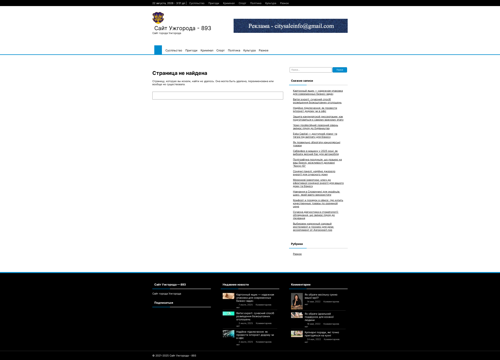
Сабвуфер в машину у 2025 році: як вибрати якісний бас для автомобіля (316, 152)
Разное (284, 3)
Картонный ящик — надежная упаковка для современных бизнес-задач (318, 92)
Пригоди (213, 3)
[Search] (278, 95)
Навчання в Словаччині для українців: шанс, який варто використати (316, 193)
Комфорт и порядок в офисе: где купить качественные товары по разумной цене (318, 203)
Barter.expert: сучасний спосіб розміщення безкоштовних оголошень (317, 101)
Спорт (242, 3)
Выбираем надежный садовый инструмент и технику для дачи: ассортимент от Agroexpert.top (313, 226)
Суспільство (196, 3)
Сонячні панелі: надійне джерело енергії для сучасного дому (314, 173)
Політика (255, 3)
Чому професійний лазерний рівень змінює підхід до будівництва (315, 127)
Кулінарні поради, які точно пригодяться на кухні (322, 334)
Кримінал (229, 3)
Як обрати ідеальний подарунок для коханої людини (319, 316)
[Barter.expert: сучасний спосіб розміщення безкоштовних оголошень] (228, 313)
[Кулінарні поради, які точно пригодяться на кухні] (297, 334)
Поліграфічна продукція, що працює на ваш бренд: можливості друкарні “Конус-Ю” (317, 162)
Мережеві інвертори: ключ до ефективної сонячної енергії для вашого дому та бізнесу (318, 183)
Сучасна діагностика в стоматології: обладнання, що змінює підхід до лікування (315, 215)
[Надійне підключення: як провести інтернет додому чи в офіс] (228, 333)
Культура (270, 3)
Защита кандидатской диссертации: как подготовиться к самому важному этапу (318, 118)
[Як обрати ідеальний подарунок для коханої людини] (297, 315)
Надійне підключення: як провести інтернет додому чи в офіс (315, 109)
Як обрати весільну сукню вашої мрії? (321, 296)
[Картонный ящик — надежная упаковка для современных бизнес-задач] (228, 296)
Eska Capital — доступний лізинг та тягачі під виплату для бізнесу (315, 135)
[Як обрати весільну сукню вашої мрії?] (297, 301)
